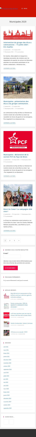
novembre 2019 (7, 402)
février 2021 (6, 353)
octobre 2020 (6, 366)
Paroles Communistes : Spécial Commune (22, 323)
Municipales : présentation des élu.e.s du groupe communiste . (16, 102)
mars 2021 (6, 350)
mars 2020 (6, 389)
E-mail (5, 253)
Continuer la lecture (9, 68)
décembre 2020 (7, 360)
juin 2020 (5, 379)
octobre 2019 (6, 405)
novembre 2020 (7, 363)
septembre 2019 (7, 408)
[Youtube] (11, 421)
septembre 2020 (7, 369)
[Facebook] (6, 421)
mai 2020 (5, 382)
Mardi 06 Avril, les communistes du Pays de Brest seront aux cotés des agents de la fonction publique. (21, 295)
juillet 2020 (6, 376)
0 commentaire (20, 52)
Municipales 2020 (9, 52)
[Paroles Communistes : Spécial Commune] (6, 324)
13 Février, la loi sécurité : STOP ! (19, 332)
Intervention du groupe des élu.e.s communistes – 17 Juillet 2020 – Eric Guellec (17, 44)
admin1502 (7, 49)
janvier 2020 (6, 395)
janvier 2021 (6, 356)
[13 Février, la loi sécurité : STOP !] (6, 333)
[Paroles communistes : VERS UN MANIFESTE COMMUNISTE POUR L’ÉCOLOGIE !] (6, 306)
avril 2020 (5, 385)
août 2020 (5, 372)
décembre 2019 (7, 398)
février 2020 (6, 392)
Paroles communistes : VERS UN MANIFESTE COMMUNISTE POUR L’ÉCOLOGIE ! (19, 305)
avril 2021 (5, 347)
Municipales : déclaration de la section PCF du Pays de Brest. (15, 156)
